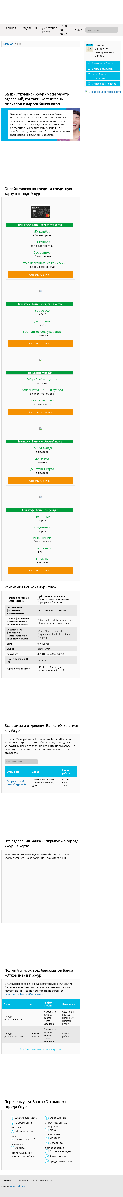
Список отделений (103, 68)
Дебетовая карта (49, 30)
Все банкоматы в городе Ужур (38, 1049)
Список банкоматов (104, 83)
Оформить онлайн (40, 274)
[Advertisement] (41, 68)
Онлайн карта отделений (100, 76)
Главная (10, 28)
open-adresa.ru (19, 1186)
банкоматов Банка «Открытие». (24, 994)
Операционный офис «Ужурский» (16, 783)
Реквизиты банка (102, 63)
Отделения (29, 28)
